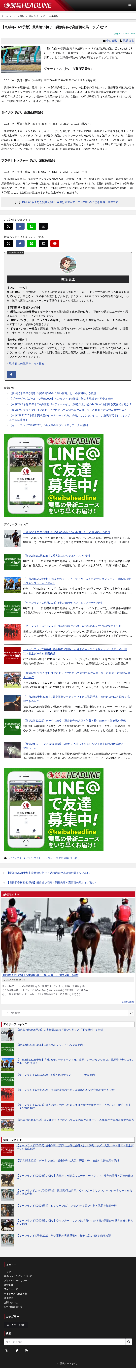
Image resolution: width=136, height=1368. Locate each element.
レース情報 (18, 16)
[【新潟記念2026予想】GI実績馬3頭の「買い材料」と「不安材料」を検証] (12, 538)
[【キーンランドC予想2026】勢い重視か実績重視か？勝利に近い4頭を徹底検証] (7, 1240)
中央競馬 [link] (53, 16)
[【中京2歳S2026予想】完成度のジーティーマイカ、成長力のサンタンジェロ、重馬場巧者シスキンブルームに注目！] (12, 585)
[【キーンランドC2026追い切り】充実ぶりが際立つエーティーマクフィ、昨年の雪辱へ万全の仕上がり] (7, 1180)
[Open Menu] (131, 4)
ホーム (4, 16)
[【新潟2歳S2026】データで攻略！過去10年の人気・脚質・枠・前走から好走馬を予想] (12, 727)
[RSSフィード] (27, 1351)
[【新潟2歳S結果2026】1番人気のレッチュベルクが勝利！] (12, 562)
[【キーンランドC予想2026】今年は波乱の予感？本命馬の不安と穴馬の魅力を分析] (12, 632)
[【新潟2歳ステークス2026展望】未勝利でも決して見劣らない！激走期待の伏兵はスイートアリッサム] (12, 750)
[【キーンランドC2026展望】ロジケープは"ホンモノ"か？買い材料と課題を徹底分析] (7, 1210)
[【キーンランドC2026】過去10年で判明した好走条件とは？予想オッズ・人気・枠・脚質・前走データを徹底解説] (12, 655)
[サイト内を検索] (131, 1013)
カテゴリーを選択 (16, 1325)
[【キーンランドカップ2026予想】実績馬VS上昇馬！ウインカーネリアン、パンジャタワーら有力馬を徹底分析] (7, 1195)
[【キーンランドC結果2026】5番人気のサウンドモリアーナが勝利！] (12, 609)
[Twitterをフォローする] (7, 1351)
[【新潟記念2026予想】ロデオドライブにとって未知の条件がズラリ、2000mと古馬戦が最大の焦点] (12, 679)
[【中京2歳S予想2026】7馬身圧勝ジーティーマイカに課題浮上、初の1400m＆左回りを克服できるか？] (12, 703)
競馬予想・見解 (37, 16)
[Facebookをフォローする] (17, 1351)
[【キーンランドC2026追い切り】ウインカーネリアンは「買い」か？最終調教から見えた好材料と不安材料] (7, 1225)
